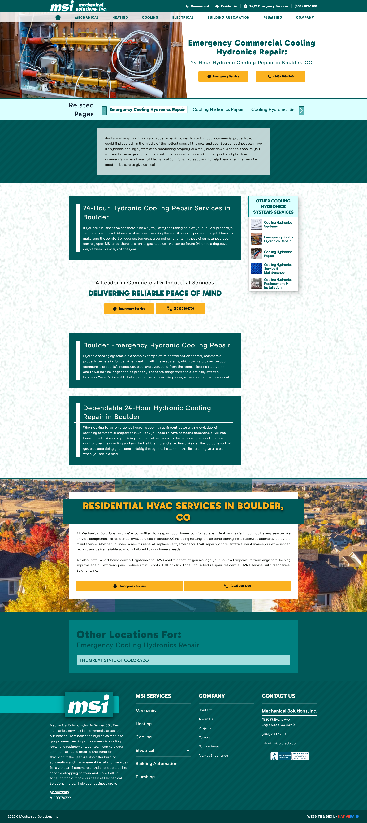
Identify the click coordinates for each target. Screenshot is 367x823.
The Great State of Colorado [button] (114, 660)
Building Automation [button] (229, 17)
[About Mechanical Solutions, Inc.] (89, 704)
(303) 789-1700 (274, 734)
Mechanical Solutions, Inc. (289, 711)
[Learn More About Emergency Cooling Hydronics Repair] (273, 239)
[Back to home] (78, 6)
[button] (266, 6)
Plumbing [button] (273, 17)
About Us (206, 719)
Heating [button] (120, 17)
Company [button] (305, 17)
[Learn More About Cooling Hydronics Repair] (273, 253)
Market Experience (213, 755)
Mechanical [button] (87, 17)
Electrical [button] (183, 17)
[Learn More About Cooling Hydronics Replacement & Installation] (273, 283)
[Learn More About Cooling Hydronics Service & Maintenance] (273, 268)
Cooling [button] (150, 17)
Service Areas (209, 746)
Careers (205, 737)
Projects (205, 728)
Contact (205, 710)
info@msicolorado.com (280, 743)
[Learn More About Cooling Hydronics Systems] (273, 224)
